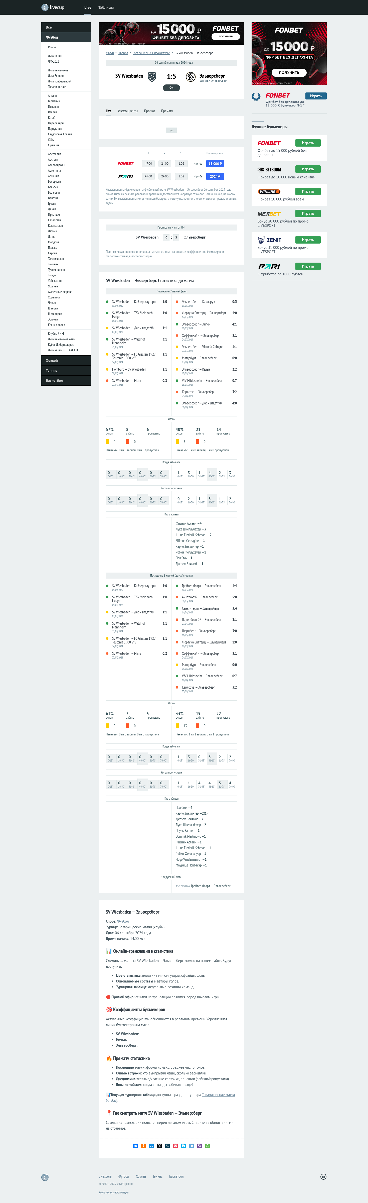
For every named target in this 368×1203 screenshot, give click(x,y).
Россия (52, 47)
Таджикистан (56, 258)
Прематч (167, 110)
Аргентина (54, 170)
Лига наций (55, 56)
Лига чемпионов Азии (61, 339)
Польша (53, 247)
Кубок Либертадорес (61, 344)
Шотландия (55, 313)
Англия (52, 95)
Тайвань (53, 264)
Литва (51, 236)
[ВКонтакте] (135, 1145)
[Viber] (199, 1145)
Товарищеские (57, 86)
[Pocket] (175, 1145)
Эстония (53, 319)
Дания (52, 209)
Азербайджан (56, 165)
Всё (49, 27)
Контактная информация (113, 1192)
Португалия (55, 128)
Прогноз (149, 110)
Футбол (52, 37)
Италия (52, 112)
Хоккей (52, 360)
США (51, 139)
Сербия (52, 253)
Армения (53, 176)
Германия (54, 101)
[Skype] (183, 1145)
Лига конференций (59, 81)
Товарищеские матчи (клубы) (151, 53)
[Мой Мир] (151, 1145)
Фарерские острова (60, 291)
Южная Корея (56, 324)
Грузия (52, 203)
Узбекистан (55, 280)
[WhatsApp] (207, 1145)
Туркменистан (56, 269)
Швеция (53, 308)
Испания (53, 106)
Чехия (52, 302)
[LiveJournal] (167, 1145)
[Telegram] (191, 1145)
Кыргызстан (55, 225)
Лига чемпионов (58, 70)
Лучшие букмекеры (270, 126)
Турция (52, 275)
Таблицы (106, 7)
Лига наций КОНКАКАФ (63, 350)
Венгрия (53, 198)
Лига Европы (56, 75)
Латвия (52, 231)
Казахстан (54, 220)
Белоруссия (55, 181)
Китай (51, 117)
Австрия (53, 159)
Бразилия (54, 192)
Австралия (54, 154)
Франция (53, 145)
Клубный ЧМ (56, 333)
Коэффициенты (127, 110)
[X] (159, 1145)
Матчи (110, 53)
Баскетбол (54, 380)
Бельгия (53, 187)
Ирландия (54, 214)
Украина (53, 286)
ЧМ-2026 (53, 61)
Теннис (51, 370)
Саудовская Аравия (60, 134)
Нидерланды (56, 123)
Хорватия (54, 297)
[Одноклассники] (143, 1145)
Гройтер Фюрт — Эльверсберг (210, 886)
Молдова (53, 242)
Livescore (105, 1176)
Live (87, 7)
